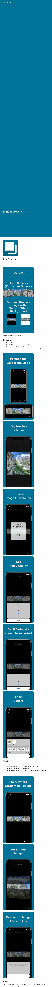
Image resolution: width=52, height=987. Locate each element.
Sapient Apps (7, 2)
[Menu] (48, 2)
